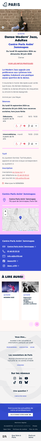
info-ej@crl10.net (22, 178)
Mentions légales (20, 422)
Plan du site (33, 429)
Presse (35, 426)
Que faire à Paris (16, 436)
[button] (20, 218)
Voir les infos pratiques (20, 63)
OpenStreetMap (30, 230)
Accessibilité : (17, 426)
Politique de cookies (20, 429)
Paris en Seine (32, 436)
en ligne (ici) (18, 172)
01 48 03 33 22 (23, 175)
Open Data (7, 429)
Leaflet (20, 230)
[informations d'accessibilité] (26, 126)
